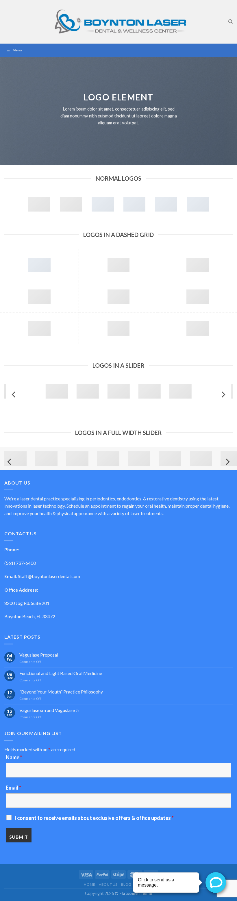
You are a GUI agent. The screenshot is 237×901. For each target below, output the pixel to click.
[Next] (223, 394)
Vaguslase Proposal (38, 654)
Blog (126, 884)
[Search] (230, 21)
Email (13, 787)
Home (89, 884)
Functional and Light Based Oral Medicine (60, 673)
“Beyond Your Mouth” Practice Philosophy (61, 691)
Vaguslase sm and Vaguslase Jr (49, 710)
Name (14, 757)
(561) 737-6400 (20, 563)
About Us (108, 884)
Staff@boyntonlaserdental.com (49, 576)
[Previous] (14, 394)
